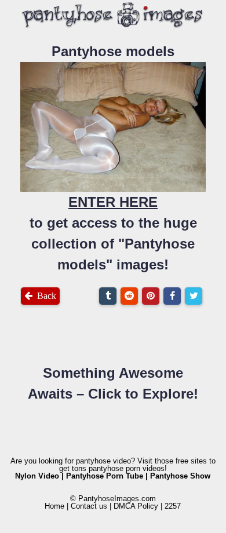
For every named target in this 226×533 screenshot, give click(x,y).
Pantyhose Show (180, 476)
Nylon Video (37, 476)
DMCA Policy (136, 506)
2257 (173, 506)
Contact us (89, 506)
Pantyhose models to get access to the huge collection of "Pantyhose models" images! (113, 158)
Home (54, 506)
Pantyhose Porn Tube (104, 476)
